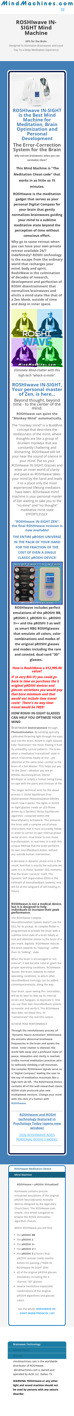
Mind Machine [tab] (23, 1174)
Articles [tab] (17, 1356)
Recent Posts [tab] (21, 1350)
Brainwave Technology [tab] (27, 1344)
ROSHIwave (18, 1103)
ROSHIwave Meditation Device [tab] (32, 1168)
